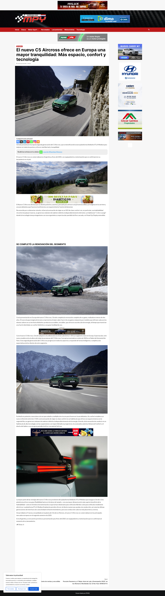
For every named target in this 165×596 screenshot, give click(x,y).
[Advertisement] (62, 229)
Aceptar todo (33, 589)
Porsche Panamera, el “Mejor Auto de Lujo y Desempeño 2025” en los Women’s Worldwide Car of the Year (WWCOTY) (85, 581)
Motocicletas (69, 30)
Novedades (45, 30)
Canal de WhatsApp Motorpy (52, 152)
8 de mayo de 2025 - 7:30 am (24, 63)
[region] (22, 582)
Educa (23, 30)
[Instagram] (34, 141)
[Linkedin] (24, 141)
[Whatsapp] (31, 141)
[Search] (149, 29)
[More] (38, 141)
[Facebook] (18, 141)
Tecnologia (80, 30)
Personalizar (10, 589)
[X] (21, 141)
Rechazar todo (22, 589)
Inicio (17, 30)
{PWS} (87, 593)
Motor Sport (32, 30)
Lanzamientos (57, 30)
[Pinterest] (28, 141)
